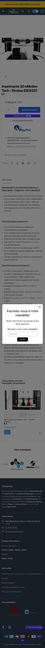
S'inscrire (23, 339)
